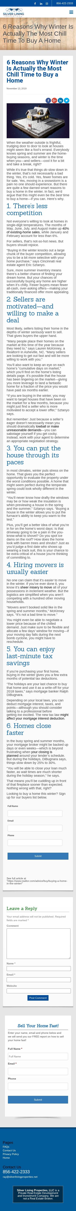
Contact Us (9, 1150)
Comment (13, 925)
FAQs (6, 1146)
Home (6, 1157)
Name (11, 963)
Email (10, 821)
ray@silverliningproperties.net (20, 1176)
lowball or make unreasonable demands (33, 428)
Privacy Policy (11, 1154)
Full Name (13, 806)
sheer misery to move (36, 587)
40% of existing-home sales (38, 230)
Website (12, 985)
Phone (11, 835)
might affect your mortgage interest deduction (37, 716)
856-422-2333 (64, 3)
